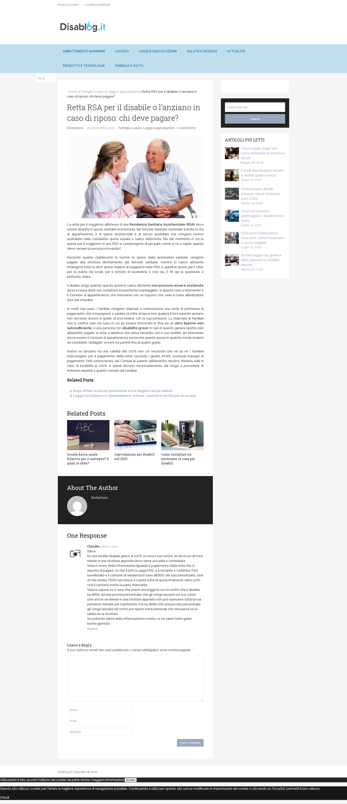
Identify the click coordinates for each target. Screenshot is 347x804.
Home (72, 92)
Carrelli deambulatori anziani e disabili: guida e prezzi (262, 173)
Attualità (236, 51)
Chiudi (4, 797)
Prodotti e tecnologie (84, 66)
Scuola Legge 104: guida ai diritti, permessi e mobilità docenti (261, 260)
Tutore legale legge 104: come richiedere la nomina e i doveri (263, 153)
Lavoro (122, 51)
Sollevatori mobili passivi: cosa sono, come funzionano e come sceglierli (262, 238)
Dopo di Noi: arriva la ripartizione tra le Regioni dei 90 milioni (122, 391)
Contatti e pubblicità (97, 4)
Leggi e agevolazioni (158, 51)
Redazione (75, 128)
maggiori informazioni (107, 780)
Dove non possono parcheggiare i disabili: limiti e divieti (262, 216)
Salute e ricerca (202, 51)
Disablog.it (65, 771)
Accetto (130, 780)
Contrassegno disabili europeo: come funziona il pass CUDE (260, 193)
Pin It (41, 78)
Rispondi (92, 628)
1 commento (186, 128)
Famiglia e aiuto (129, 66)
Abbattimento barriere (84, 51)
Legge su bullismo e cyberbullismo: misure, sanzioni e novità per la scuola (134, 396)
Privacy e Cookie (68, 4)
